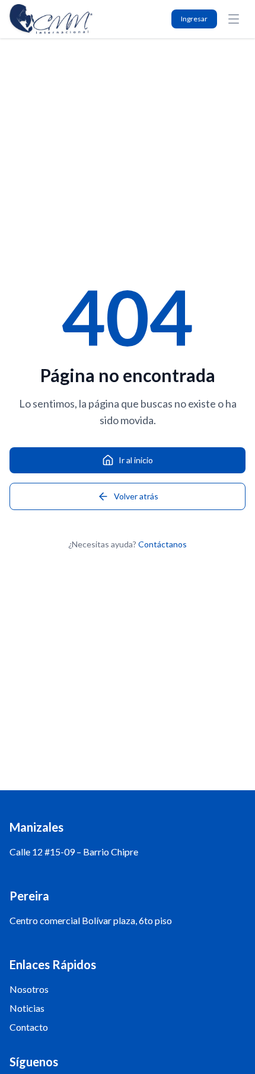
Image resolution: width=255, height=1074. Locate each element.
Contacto (28, 1027)
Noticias (26, 1008)
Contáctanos (162, 544)
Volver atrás (136, 496)
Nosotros (29, 989)
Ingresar (194, 18)
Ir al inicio (136, 460)
